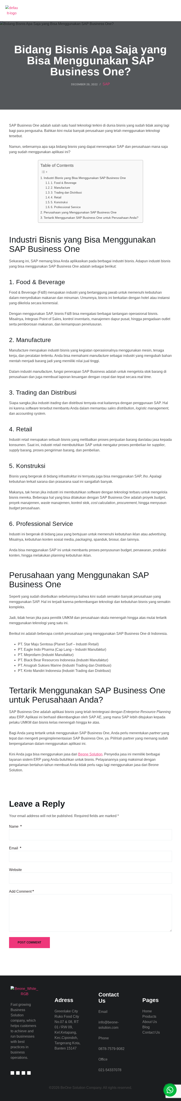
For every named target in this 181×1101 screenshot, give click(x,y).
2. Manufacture (60, 187)
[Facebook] (23, 1073)
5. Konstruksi (59, 202)
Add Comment (21, 891)
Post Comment (29, 942)
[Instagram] (18, 1073)
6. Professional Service (66, 207)
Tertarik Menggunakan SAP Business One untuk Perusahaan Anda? (91, 217)
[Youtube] (29, 1073)
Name (15, 826)
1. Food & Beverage (63, 182)
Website (15, 870)
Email (15, 848)
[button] (174, 10)
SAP (106, 84)
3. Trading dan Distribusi (66, 192)
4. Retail (56, 197)
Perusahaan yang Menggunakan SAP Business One (80, 212)
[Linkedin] (12, 1073)
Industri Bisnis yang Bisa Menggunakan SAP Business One (85, 178)
